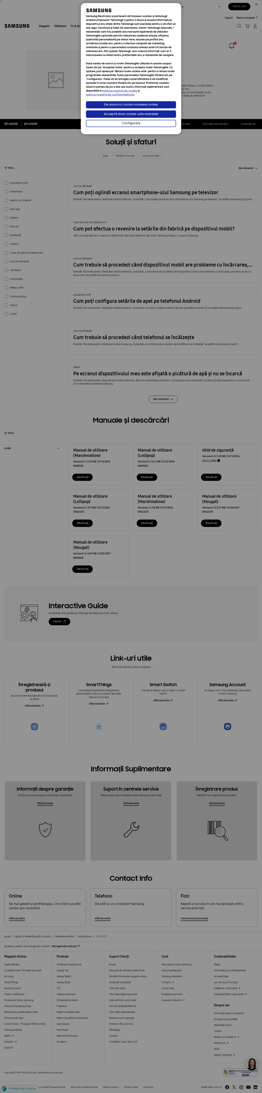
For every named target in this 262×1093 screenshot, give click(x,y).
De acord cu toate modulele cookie (131, 104)
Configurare (131, 123)
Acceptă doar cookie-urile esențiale (131, 114)
